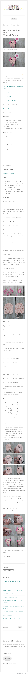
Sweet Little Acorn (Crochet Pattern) (13, 590)
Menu (14, 19)
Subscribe (7, 658)
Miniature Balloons (8, 593)
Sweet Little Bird (7, 615)
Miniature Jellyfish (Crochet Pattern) (13, 611)
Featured (6, 49)
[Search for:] (10, 627)
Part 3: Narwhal (7, 96)
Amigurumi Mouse (8, 587)
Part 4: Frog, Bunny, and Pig (10, 100)
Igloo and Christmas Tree (10, 597)
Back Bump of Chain (8, 173)
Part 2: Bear (6, 92)
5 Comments (13, 49)
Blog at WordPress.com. (14, 671)
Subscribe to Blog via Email (12, 641)
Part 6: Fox (6, 108)
